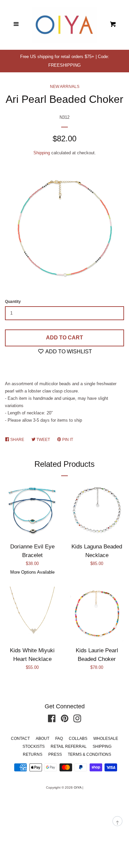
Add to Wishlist (68, 351)
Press (55, 754)
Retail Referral (69, 746)
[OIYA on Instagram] (77, 720)
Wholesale (105, 738)
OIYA (77, 787)
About (42, 738)
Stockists (33, 746)
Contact (20, 738)
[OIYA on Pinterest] (65, 720)
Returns (32, 754)
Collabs (78, 738)
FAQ (59, 738)
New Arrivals (64, 86)
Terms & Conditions (89, 754)
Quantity (13, 301)
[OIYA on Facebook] (52, 720)
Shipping (41, 152)
